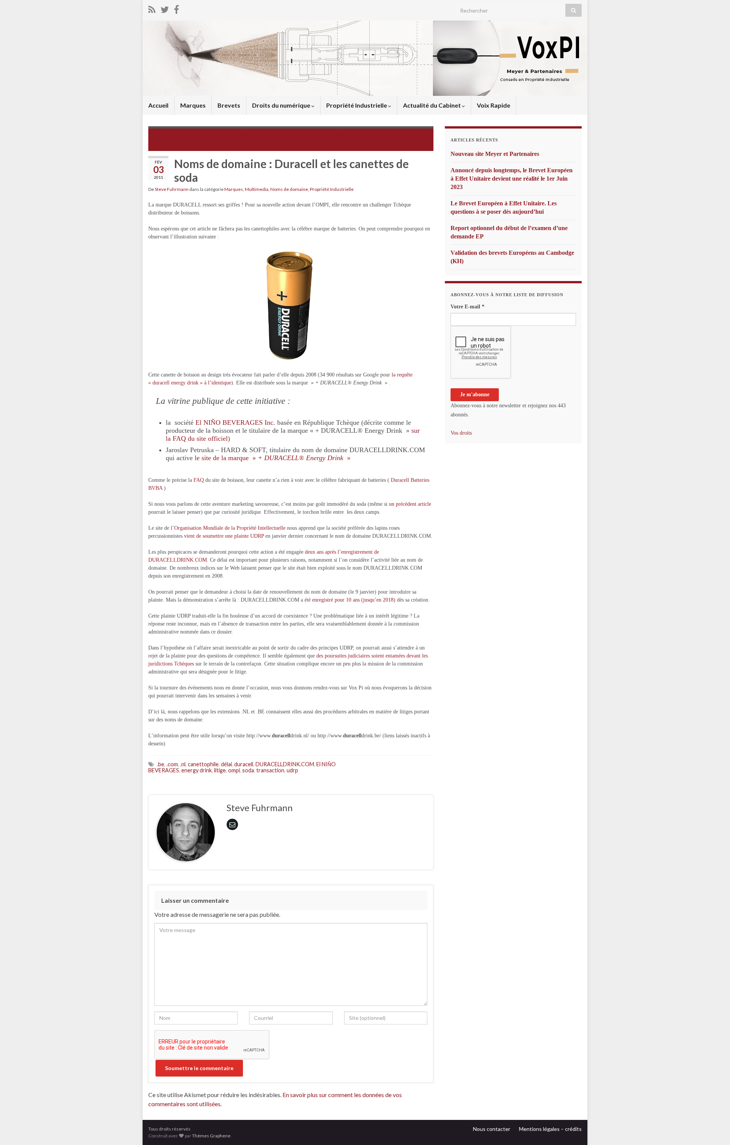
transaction (270, 770)
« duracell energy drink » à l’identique (189, 383)
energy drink (196, 770)
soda (248, 770)
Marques (193, 105)
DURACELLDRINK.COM (285, 764)
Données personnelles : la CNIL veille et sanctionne (223, 135)
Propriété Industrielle (357, 105)
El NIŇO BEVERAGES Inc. (235, 422)
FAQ (199, 480)
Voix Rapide (493, 105)
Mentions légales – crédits (550, 1129)
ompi (234, 770)
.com (172, 764)
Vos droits (461, 433)
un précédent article (410, 504)
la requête (402, 375)
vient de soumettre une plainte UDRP (224, 536)
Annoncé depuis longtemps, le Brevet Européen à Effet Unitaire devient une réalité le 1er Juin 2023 (512, 178)
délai (226, 764)
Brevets (228, 105)
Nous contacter (491, 1129)
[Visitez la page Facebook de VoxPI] (176, 8)
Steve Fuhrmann (172, 189)
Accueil (158, 105)
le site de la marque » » (273, 458)
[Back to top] (712, 1127)
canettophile (203, 764)
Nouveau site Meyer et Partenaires (495, 154)
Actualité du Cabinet (432, 105)
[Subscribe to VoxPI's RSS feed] (152, 8)
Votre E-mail (467, 307)
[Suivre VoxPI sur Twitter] (164, 8)
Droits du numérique (281, 105)
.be (160, 764)
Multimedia (256, 189)
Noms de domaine (289, 189)
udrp (292, 770)
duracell (243, 764)
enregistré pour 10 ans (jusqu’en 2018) (353, 600)
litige (220, 770)
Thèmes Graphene (211, 1136)
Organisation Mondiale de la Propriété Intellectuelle (230, 528)
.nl (183, 764)
